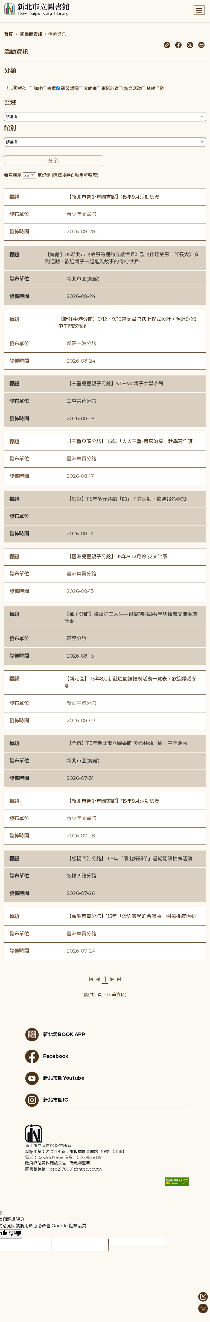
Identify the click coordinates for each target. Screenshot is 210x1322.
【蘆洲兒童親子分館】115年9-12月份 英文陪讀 (117, 557)
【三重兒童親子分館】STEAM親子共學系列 (115, 384)
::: (2, 4)
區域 (10, 102)
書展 (51, 88)
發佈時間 (19, 232)
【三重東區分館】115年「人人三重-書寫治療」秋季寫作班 (130, 441)
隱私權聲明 (80, 1163)
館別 (10, 128)
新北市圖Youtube (63, 1078)
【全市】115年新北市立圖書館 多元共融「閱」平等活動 (127, 743)
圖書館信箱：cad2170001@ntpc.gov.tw (63, 1169)
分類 (10, 70)
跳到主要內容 (14, 4)
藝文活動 (132, 88)
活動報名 (18, 87)
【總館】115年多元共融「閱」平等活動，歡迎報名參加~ (128, 499)
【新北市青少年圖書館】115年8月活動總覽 (113, 801)
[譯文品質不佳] (15, 1234)
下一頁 (112, 979)
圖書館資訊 (31, 34)
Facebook (55, 1056)
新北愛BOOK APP (64, 1034)
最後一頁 (118, 979)
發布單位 (19, 214)
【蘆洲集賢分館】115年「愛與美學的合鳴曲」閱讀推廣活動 (131, 916)
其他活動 (155, 88)
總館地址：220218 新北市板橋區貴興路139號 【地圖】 (76, 1151)
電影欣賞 (110, 88)
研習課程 (69, 88)
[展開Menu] (199, 10)
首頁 (8, 34)
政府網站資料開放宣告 (45, 1163)
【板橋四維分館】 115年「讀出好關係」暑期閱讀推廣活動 (129, 859)
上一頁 (98, 979)
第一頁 (91, 979)
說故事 (90, 88)
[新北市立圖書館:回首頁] (36, 9)
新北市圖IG (55, 1100)
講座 (38, 88)
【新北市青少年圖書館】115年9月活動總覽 (113, 197)
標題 (14, 197)
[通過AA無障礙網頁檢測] (177, 1181)
